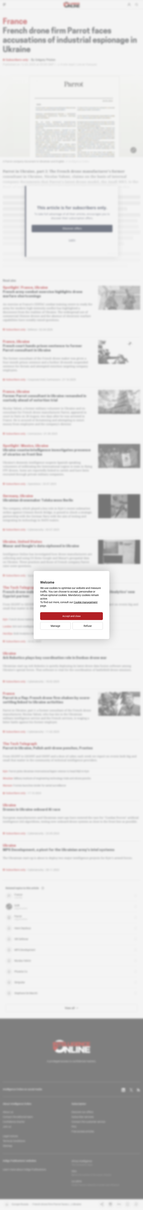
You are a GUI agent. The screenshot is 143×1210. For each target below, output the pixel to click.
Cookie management (86, 602)
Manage (55, 625)
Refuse (88, 625)
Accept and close (71, 616)
